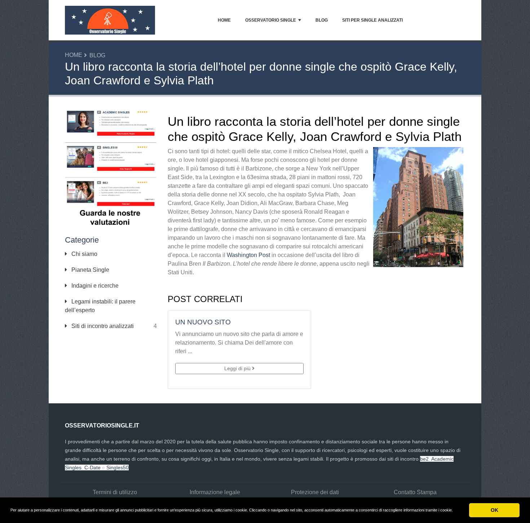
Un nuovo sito (203, 322)
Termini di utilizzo (115, 492)
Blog (321, 20)
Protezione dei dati (315, 492)
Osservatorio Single (270, 20)
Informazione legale (215, 492)
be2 (424, 459)
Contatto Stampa (415, 492)
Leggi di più (238, 368)
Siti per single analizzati (372, 20)
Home (224, 20)
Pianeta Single (89, 270)
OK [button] (494, 510)
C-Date (92, 467)
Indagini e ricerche (94, 286)
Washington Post (248, 255)
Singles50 (117, 467)
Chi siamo (83, 254)
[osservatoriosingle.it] (110, 20)
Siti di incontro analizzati (102, 326)
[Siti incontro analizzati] (111, 167)
